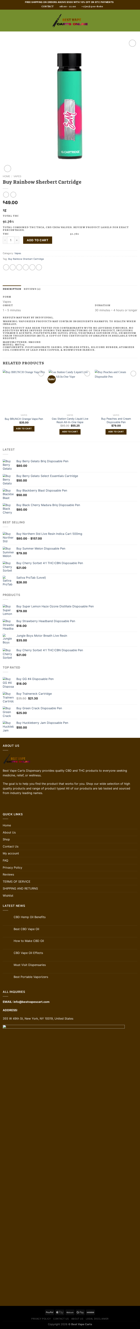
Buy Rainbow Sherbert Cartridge (26, 259)
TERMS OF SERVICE (16, 881)
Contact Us (10, 846)
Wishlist (8, 895)
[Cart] (135, 21)
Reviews (8, 874)
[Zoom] (7, 168)
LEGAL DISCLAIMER (97, 1318)
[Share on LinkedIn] (39, 267)
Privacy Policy (12, 867)
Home (6, 176)
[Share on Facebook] (13, 267)
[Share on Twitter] (19, 267)
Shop (6, 839)
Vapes (17, 176)
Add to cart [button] (24, 428)
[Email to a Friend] (26, 267)
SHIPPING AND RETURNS (20, 888)
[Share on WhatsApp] (6, 267)
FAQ (5, 860)
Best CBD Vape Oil (26, 929)
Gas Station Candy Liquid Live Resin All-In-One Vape (70, 420)
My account (11, 853)
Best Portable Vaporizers (31, 977)
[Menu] (5, 20)
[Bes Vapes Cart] (70, 20)
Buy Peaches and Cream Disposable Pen (116, 420)
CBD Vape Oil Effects (28, 953)
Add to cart (37, 240)
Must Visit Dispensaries (30, 965)
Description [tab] (12, 289)
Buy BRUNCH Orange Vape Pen (24, 418)
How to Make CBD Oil (29, 941)
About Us (9, 832)
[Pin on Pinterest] (32, 267)
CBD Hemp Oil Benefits (30, 917)
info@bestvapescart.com (31, 1002)
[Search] (129, 20)
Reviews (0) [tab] (32, 289)
